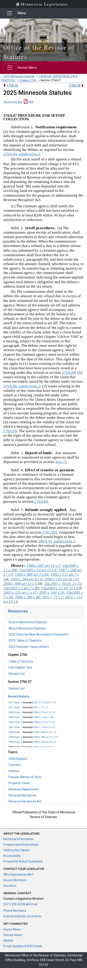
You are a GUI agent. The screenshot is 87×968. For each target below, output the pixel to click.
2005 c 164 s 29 (51, 592)
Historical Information (18, 839)
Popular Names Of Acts (24, 777)
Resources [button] (18, 611)
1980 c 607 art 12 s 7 (43, 565)
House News (12, 929)
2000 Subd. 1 (15, 732)
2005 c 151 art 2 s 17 (20, 592)
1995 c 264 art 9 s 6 (44, 747)
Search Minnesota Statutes (27, 622)
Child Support (17, 758)
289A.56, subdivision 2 (56, 541)
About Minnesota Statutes (27, 628)
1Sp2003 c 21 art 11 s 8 (59, 588)
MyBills (8, 940)
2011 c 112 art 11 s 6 (44, 702)
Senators (9, 885)
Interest (13, 771)
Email (33, 904)
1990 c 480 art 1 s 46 (31, 574)
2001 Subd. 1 (15, 727)
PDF (30, 102)
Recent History (18, 696)
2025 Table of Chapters (24, 640)
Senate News (12, 935)
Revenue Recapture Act (25, 801)
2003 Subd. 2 (15, 722)
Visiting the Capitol (16, 850)
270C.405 (49, 532)
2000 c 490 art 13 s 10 (45, 737)
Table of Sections (20, 661)
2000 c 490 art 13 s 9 (44, 732)
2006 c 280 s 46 (27, 597)
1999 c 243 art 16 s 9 (44, 742)
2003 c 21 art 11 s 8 (44, 712)
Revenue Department (23, 789)
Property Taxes (19, 783)
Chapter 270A (27, 80)
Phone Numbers (14, 910)
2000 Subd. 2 (15, 737)
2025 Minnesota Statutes (19, 76)
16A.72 (61, 462)
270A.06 (12, 85)
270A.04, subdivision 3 (21, 154)
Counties (14, 765)
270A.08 (75, 85)
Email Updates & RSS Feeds (22, 946)
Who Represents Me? (18, 874)
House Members (15, 880)
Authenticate (13, 102)
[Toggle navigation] (9, 13)
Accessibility (12, 856)
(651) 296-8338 (14, 904)
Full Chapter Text (20, 667)
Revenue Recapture (22, 795)
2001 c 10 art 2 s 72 (44, 727)
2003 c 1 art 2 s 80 (43, 717)
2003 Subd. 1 (15, 712)
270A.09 (68, 372)
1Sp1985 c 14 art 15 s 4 (37, 570)
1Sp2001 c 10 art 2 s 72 (62, 584)
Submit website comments (22, 916)
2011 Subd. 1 (15, 702)
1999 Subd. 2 (15, 742)
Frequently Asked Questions (23, 861)
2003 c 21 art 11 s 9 (44, 722)
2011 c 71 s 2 (40, 707)
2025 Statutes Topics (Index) (28, 646)
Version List (16, 673)
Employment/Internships (20, 844)
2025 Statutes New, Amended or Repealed (38, 634)
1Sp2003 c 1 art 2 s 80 (21, 588)
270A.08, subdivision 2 (21, 386)
